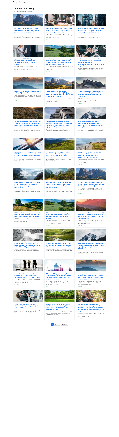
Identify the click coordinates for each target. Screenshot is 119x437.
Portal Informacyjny (20, 2)
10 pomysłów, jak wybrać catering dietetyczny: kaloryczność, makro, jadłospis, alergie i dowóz (27, 306)
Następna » (64, 324)
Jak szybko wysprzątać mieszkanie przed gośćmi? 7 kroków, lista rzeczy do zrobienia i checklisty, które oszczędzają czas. (91, 184)
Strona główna (102, 2)
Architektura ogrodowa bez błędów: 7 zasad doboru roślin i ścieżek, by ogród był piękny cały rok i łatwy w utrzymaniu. (59, 30)
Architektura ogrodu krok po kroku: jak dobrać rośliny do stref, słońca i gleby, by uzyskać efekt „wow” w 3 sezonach (58, 153)
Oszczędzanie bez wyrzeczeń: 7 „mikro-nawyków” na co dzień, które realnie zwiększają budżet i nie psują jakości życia (27, 275)
